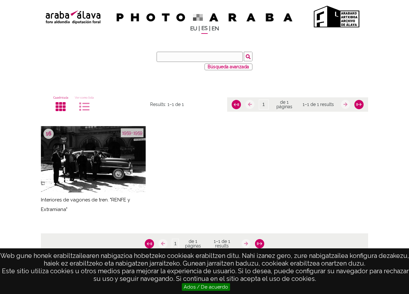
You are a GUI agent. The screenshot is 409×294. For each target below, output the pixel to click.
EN (215, 29)
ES (204, 28)
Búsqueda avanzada (228, 66)
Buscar (248, 56)
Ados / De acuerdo (206, 287)
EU (193, 29)
